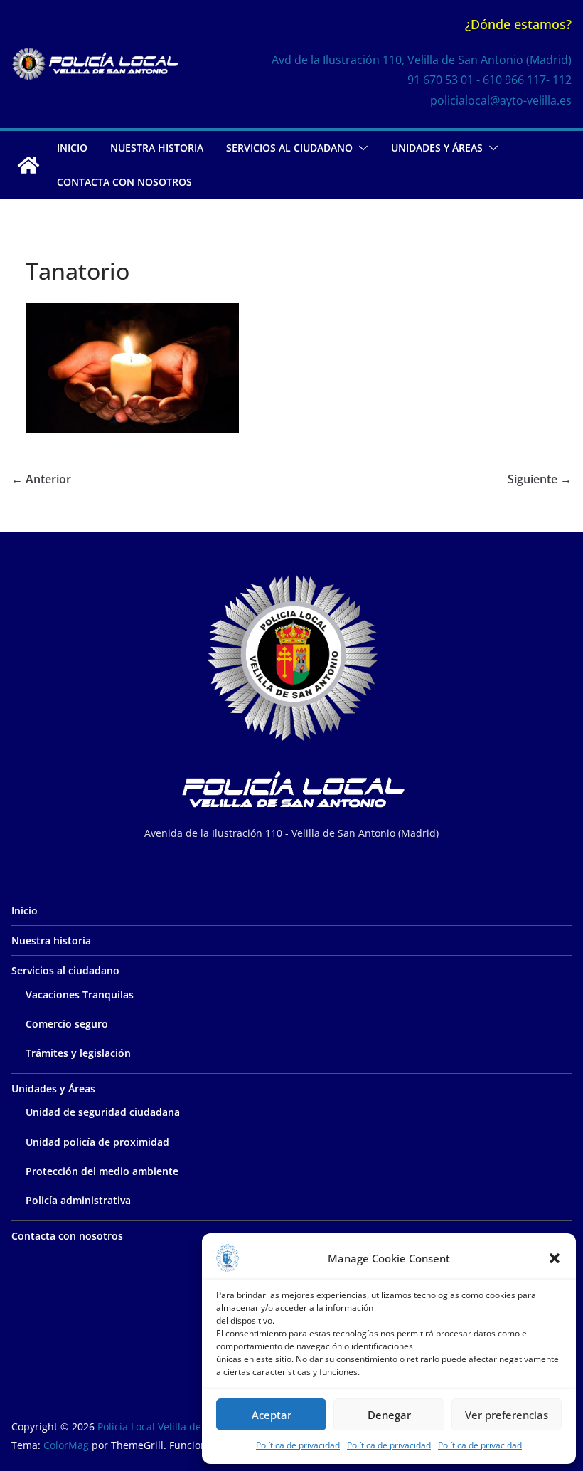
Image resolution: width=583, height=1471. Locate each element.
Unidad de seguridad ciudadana (103, 1112)
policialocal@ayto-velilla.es (501, 100)
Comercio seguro (67, 1023)
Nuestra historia (156, 147)
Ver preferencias (506, 1415)
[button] (554, 1258)
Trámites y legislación (78, 1053)
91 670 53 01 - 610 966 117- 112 (489, 80)
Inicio (72, 147)
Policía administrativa (78, 1200)
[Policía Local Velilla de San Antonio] (28, 165)
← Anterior (41, 479)
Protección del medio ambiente (102, 1171)
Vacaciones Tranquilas (80, 994)
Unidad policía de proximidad (97, 1142)
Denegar (389, 1415)
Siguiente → (540, 479)
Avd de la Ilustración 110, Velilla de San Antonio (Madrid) (422, 60)
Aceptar (272, 1415)
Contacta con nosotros (124, 182)
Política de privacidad (298, 1445)
